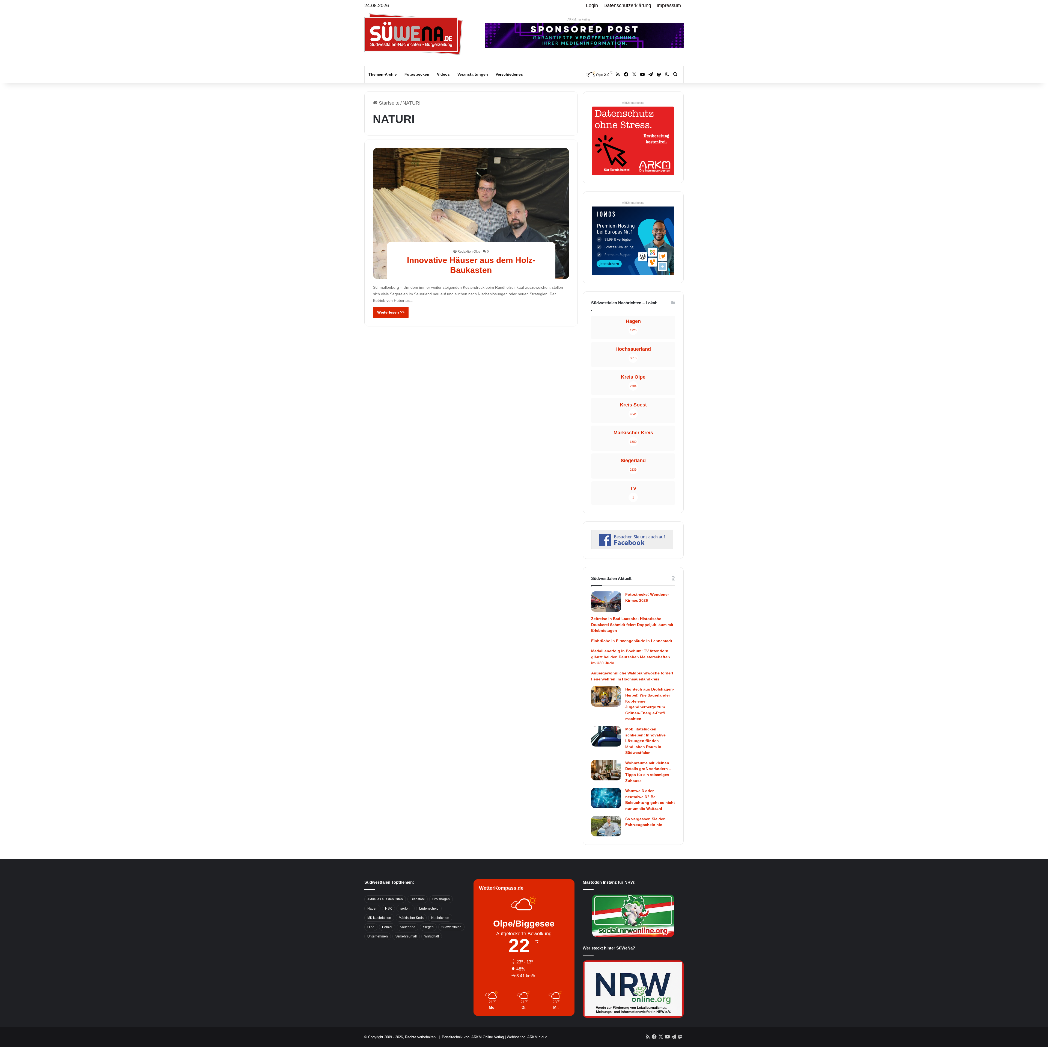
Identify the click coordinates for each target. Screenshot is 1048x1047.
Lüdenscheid (429, 908)
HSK (388, 908)
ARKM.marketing (578, 19)
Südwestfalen (451, 927)
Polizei (387, 927)
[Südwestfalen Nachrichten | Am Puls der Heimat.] (413, 34)
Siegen (428, 927)
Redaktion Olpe (469, 251)
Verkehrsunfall (406, 936)
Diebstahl (417, 899)
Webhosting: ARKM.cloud (527, 1037)
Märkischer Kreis (411, 918)
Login (592, 5)
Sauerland (407, 927)
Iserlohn (406, 908)
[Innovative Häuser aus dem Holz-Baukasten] (471, 213)
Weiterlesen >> (390, 312)
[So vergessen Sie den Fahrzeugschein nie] (606, 826)
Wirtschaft (431, 936)
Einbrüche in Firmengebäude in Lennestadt (631, 641)
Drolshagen (441, 899)
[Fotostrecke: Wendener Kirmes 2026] (606, 601)
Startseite (388, 103)
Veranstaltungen (472, 74)
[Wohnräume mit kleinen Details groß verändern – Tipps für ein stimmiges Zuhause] (606, 770)
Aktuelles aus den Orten (385, 899)
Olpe (370, 927)
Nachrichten (440, 918)
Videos (443, 74)
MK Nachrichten (379, 918)
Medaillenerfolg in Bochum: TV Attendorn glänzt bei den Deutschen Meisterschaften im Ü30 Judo (630, 657)
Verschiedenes (509, 74)
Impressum (669, 5)
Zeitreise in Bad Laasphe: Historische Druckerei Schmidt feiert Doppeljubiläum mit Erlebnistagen (632, 625)
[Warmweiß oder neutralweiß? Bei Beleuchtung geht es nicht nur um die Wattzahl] (606, 798)
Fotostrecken (416, 74)
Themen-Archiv (382, 74)
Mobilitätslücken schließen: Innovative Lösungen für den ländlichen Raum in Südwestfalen (645, 741)
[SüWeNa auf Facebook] (632, 547)
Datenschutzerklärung (627, 5)
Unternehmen (377, 936)
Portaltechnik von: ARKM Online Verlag (473, 1037)
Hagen (372, 908)
